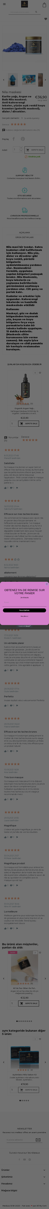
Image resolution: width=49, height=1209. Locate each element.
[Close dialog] (47, 584)
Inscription (24, 610)
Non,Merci (24, 616)
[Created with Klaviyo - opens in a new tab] (24, 626)
